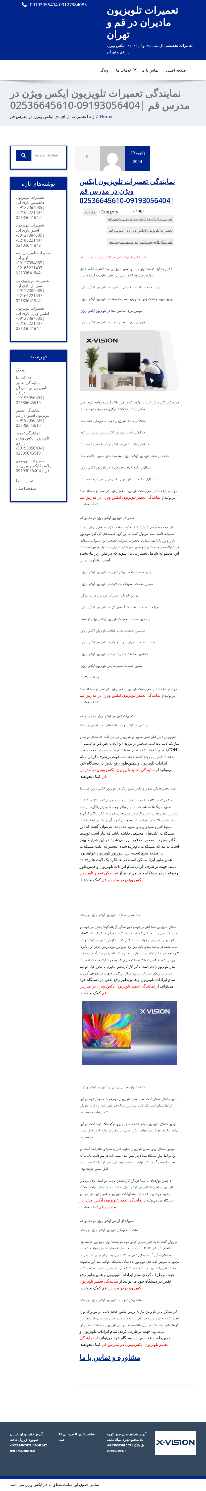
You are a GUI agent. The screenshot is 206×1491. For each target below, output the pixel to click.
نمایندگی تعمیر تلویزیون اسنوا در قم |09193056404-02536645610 (32, 418)
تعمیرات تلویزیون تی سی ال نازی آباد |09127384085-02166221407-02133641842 (32, 290)
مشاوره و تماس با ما (110, 1357)
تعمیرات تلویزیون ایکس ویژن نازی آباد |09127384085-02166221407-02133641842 (32, 318)
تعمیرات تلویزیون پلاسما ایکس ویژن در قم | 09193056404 (33, 465)
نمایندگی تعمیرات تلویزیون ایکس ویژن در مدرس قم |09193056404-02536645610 (127, 190)
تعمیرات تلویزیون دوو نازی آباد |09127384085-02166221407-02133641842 (33, 262)
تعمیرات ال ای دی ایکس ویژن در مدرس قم (140, 218)
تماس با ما (150, 70)
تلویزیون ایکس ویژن (93, 311)
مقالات (90, 212)
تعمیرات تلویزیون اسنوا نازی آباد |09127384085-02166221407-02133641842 (30, 235)
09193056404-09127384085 (58, 5)
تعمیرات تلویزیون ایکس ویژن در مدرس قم (140, 230)
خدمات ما (124, 70)
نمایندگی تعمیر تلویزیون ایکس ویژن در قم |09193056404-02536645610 (32, 443)
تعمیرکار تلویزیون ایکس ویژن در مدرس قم (140, 241)
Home (106, 116)
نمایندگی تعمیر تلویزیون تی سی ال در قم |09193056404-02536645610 (31, 392)
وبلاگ (104, 70)
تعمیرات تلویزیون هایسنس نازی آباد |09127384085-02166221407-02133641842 (30, 207)
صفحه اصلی (176, 70)
